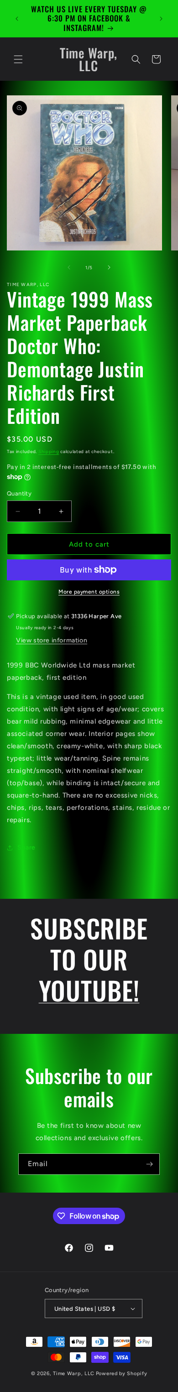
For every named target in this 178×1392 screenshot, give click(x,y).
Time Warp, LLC (73, 1373)
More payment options (89, 592)
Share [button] (26, 847)
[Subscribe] (149, 1164)
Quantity (19, 493)
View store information (51, 640)
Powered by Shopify (121, 1373)
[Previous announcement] (17, 19)
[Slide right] (109, 267)
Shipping (48, 451)
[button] (18, 59)
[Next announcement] (161, 19)
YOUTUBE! (89, 990)
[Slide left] (69, 267)
